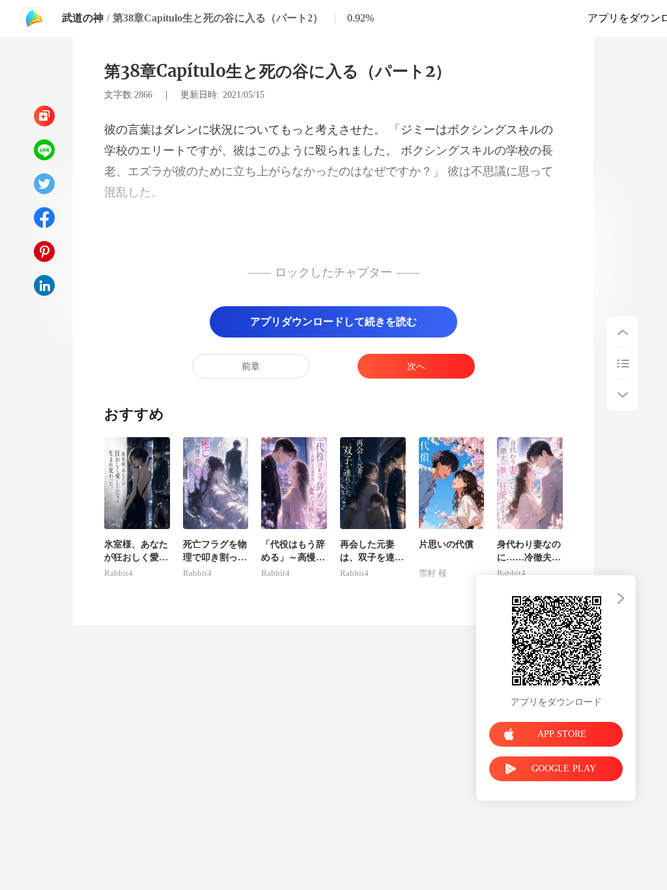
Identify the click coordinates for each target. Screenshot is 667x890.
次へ (416, 366)
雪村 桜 (433, 573)
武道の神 (83, 17)
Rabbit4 (118, 573)
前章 (251, 366)
